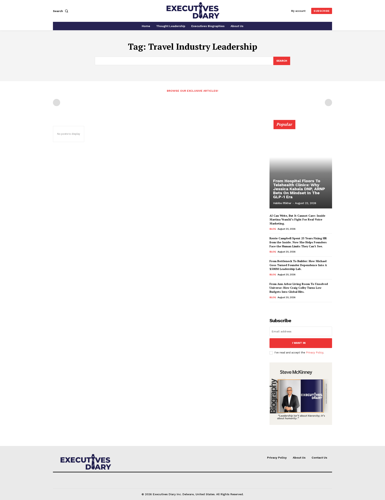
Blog (273, 228)
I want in (299, 342)
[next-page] (278, 307)
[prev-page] (56, 102)
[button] (61, 11)
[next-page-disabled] (328, 102)
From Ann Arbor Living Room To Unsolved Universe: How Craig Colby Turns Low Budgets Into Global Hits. (299, 288)
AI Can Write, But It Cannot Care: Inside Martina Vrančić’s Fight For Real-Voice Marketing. (297, 219)
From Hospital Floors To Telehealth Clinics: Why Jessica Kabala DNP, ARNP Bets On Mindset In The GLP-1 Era (299, 188)
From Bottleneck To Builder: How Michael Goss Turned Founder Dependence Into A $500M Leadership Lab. (298, 265)
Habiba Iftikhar (282, 203)
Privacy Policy (314, 352)
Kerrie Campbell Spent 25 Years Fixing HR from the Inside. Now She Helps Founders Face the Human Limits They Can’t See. (298, 242)
